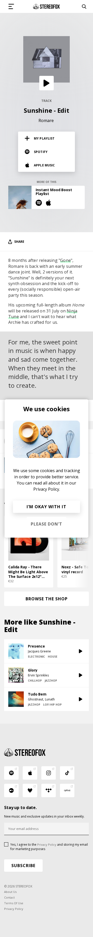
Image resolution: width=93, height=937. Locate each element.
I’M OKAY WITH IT (46, 507)
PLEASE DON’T (46, 524)
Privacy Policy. (46, 489)
